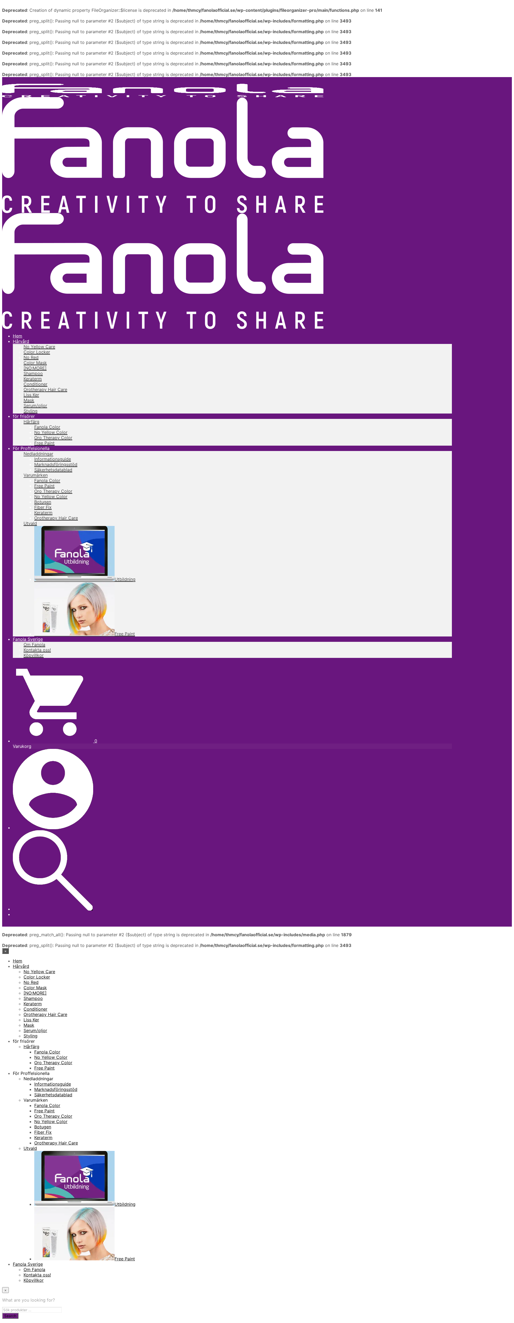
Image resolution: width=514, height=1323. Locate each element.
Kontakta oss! (37, 650)
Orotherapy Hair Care (45, 389)
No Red (31, 357)
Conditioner (35, 384)
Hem (17, 336)
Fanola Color (47, 427)
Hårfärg (31, 421)
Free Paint (44, 443)
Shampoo (33, 373)
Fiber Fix (43, 507)
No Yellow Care (39, 346)
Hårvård (21, 341)
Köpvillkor (34, 655)
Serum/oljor (35, 405)
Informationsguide (52, 459)
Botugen (42, 502)
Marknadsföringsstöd (55, 464)
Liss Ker (31, 394)
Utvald (30, 523)
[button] (55, 741)
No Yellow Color (50, 432)
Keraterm (33, 378)
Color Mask (35, 362)
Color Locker (37, 352)
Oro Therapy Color (53, 437)
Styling (30, 411)
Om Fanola (34, 644)
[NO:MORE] (35, 368)
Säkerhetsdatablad (53, 469)
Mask (29, 400)
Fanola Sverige (28, 639)
